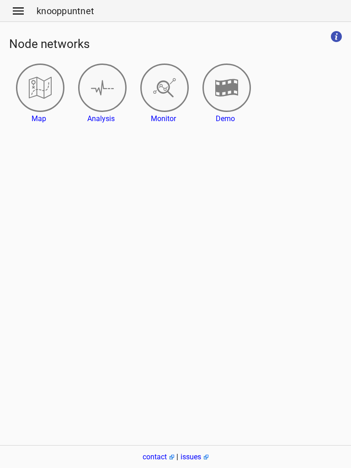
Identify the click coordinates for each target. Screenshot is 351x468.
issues (191, 456)
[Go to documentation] (336, 37)
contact (155, 456)
